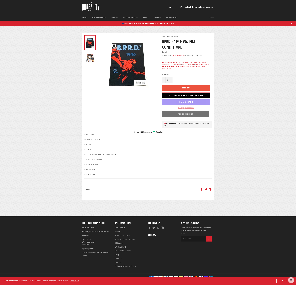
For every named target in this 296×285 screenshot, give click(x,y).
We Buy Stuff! (172, 18)
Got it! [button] (284, 281)
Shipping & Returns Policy (125, 266)
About (117, 231)
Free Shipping (178, 55)
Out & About (120, 227)
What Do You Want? (123, 250)
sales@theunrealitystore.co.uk (199, 7)
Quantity (165, 75)
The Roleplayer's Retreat (125, 239)
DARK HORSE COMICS (202, 64)
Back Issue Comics (122, 235)
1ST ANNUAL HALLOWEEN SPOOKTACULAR (175, 62)
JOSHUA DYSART (181, 66)
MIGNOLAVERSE (192, 66)
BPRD (183, 64)
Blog (117, 254)
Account (211, 18)
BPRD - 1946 (190, 64)
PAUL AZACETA (166, 69)
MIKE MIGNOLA (202, 66)
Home (84, 18)
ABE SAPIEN (177, 64)
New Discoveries (99, 18)
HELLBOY (165, 66)
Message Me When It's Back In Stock (186, 95)
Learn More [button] (74, 281)
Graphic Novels (130, 18)
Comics (114, 18)
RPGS (145, 18)
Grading (118, 262)
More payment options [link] (186, 108)
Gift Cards (119, 243)
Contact (157, 18)
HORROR (171, 66)
